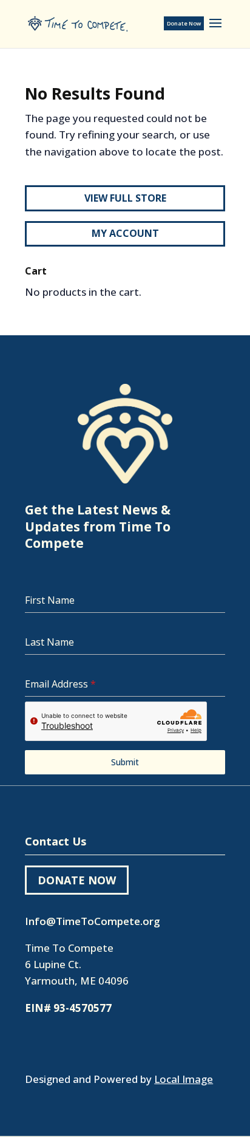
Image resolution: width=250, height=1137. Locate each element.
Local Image (183, 1079)
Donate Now (184, 23)
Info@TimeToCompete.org (92, 921)
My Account (125, 233)
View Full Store (125, 198)
